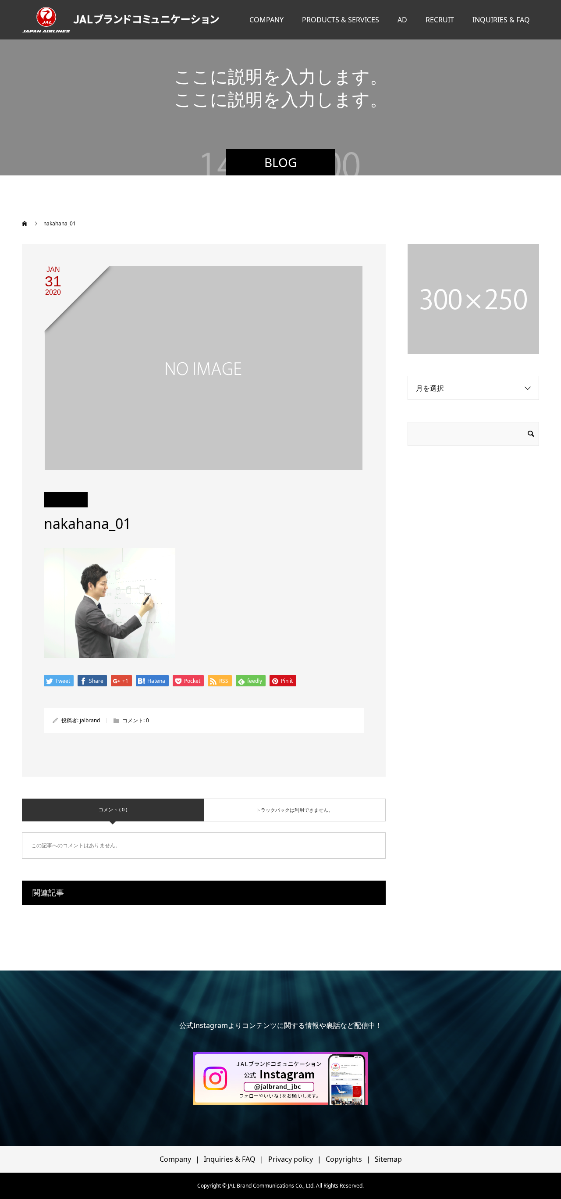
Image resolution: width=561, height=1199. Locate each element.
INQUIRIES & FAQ (501, 20)
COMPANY (266, 20)
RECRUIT (440, 20)
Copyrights (344, 1159)
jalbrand (90, 720)
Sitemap (388, 1159)
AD (402, 20)
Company (175, 1159)
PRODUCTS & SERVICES (340, 20)
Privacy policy (290, 1159)
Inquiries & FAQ (230, 1159)
